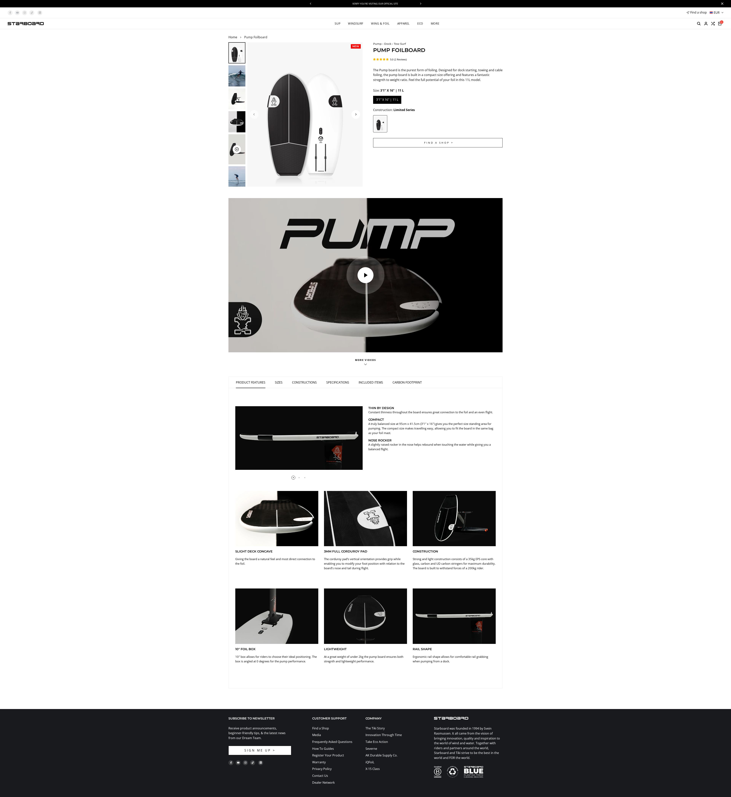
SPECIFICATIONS (337, 382)
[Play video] (365, 275)
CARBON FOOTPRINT (407, 382)
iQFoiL (370, 762)
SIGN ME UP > (259, 750)
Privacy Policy (322, 769)
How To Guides (323, 749)
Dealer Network (323, 782)
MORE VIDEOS (365, 360)
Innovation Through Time (384, 735)
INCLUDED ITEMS (371, 382)
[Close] (721, 4)
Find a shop (698, 12)
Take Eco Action (377, 742)
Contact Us (320, 776)
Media (316, 735)
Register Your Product (328, 755)
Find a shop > (438, 142)
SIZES (279, 382)
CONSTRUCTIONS (304, 382)
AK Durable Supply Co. (381, 755)
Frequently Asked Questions (332, 742)
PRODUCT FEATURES (250, 382)
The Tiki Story (375, 728)
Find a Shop (320, 728)
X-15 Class (373, 769)
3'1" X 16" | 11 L (387, 100)
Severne (371, 749)
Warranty (319, 762)
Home (232, 37)
